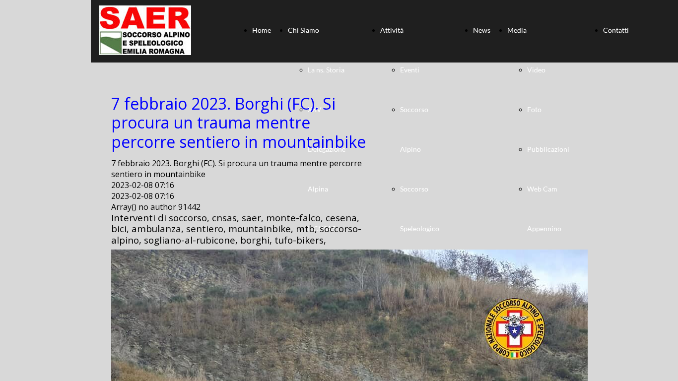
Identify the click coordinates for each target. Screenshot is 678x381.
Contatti (616, 30)
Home (261, 30)
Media (517, 30)
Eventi (409, 69)
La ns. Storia (326, 69)
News (481, 30)
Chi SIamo (303, 30)
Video (536, 69)
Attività (392, 30)
